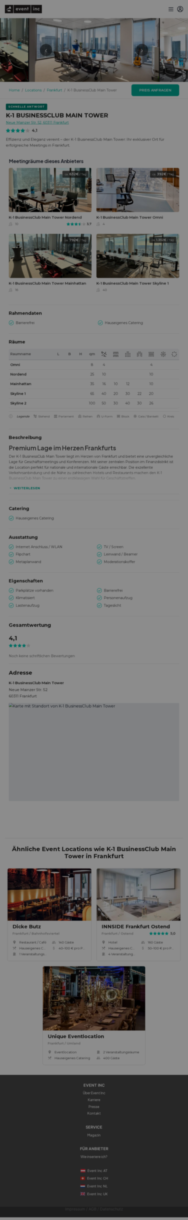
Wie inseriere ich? (94, 1156)
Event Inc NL (97, 1186)
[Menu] (170, 9)
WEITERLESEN (27, 488)
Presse (94, 1106)
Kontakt (94, 1113)
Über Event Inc (94, 1093)
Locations (33, 90)
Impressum (75, 1209)
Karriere (94, 1099)
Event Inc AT (97, 1171)
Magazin (94, 1135)
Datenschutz (111, 1209)
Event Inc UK (97, 1194)
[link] (50, 198)
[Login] (180, 9)
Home (14, 90)
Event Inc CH (97, 1178)
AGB (92, 1209)
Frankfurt (54, 90)
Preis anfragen (155, 90)
